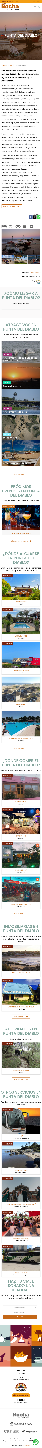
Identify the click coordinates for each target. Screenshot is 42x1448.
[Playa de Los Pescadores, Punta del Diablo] (21, 453)
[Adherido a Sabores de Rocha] (37, 811)
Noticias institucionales (21, 1380)
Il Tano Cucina (21, 870)
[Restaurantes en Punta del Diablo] (10, 226)
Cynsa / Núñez (21, 1273)
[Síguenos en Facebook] (19, 1400)
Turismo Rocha (7, 65)
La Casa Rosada (21, 802)
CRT (21, 1376)
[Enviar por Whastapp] (38, 217)
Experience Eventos (21, 1239)
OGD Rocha (21, 1373)
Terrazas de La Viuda (21, 670)
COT (21, 1136)
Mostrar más (19, 474)
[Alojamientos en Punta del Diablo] (4, 226)
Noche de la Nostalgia (21, 533)
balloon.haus (26, 1445)
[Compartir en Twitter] (35, 217)
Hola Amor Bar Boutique (21, 904)
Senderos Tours (21, 1170)
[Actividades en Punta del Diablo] (18, 226)
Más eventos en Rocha (19, 541)
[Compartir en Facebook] (31, 217)
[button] (39, 7)
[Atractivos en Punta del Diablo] (24, 226)
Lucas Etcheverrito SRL (21, 973)
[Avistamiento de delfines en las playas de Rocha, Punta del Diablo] (21, 352)
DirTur (21, 1378)
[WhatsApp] (36, 1442)
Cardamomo (21, 836)
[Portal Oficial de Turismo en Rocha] (9, 7)
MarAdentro (21, 704)
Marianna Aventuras (21, 1070)
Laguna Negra (35, 272)
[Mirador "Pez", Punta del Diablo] (21, 427)
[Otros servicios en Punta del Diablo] (31, 226)
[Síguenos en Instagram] (23, 1400)
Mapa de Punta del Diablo (12, 206)
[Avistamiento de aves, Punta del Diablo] (21, 402)
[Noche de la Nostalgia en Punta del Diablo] (21, 517)
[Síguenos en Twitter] (21, 1400)
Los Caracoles (21, 636)
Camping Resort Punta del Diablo (21, 738)
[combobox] (20, 1308)
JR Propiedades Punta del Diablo (21, 1007)
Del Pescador (21, 602)
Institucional (36, 2)
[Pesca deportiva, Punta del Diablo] (21, 376)
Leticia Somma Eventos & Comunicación (21, 1204)
